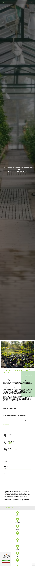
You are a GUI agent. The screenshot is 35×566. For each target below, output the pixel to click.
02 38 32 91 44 (10, 443)
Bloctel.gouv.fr (13, 500)
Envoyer (17, 488)
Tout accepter (5, 560)
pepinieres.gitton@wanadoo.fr (12, 449)
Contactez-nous (6, 424)
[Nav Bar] (31, 2)
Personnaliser (6, 563)
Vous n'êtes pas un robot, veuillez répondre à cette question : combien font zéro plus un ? (17, 482)
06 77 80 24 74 (10, 442)
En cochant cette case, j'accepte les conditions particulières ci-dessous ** (16, 485)
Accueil (4, 426)
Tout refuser (6, 562)
